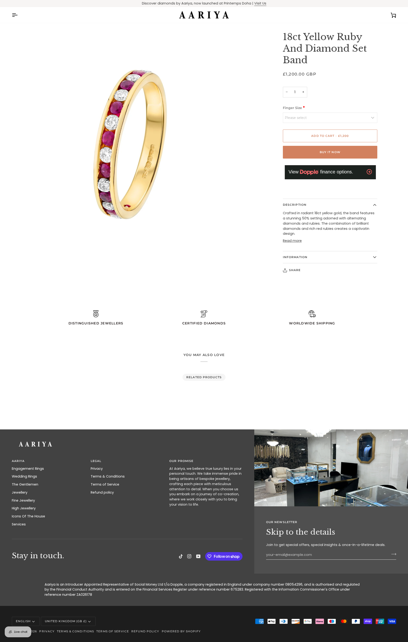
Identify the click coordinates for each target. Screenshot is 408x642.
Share (295, 270)
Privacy (97, 468)
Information (295, 257)
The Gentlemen (25, 484)
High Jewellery (24, 508)
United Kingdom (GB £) (66, 621)
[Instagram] (189, 556)
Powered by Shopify (181, 631)
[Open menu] (19, 15)
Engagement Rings (28, 468)
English (23, 621)
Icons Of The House (28, 516)
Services (19, 524)
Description (294, 204)
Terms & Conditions (108, 476)
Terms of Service (105, 484)
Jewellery (19, 492)
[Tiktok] (181, 556)
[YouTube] (198, 556)
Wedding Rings (24, 476)
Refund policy (102, 492)
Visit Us (260, 3)
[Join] (392, 554)
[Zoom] (21, 256)
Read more (292, 240)
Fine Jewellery (23, 500)
